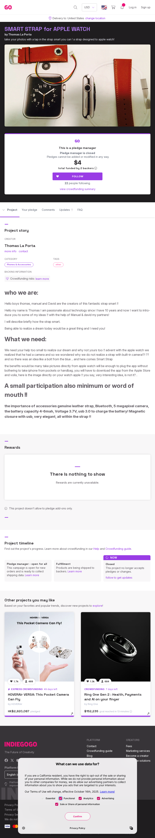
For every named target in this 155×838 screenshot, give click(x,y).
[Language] (104, 7)
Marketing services (138, 750)
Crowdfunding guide (118, 548)
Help (96, 548)
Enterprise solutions (138, 760)
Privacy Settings (15, 814)
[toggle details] (74, 715)
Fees (129, 746)
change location (95, 18)
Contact (91, 746)
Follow (77, 176)
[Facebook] (6, 761)
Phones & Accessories (19, 264)
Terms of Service (15, 809)
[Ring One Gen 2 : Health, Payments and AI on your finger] (115, 647)
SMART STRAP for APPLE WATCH (47, 29)
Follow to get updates (119, 577)
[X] (12, 761)
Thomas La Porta (20, 34)
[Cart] (113, 7)
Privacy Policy (13, 805)
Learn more (32, 575)
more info (10, 251)
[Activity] (122, 7)
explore (97, 605)
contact (23, 251)
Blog (89, 755)
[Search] (75, 7)
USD (87, 7)
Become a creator (137, 755)
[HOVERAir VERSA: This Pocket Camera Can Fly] (39, 647)
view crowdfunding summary (77, 189)
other (58, 264)
